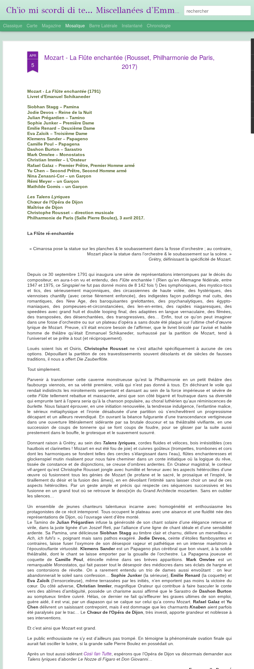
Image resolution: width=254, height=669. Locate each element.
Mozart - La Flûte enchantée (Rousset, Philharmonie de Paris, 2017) (129, 62)
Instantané (132, 25)
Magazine (51, 25)
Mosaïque (75, 25)
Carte (32, 25)
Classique (12, 25)
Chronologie (159, 25)
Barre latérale (103, 25)
